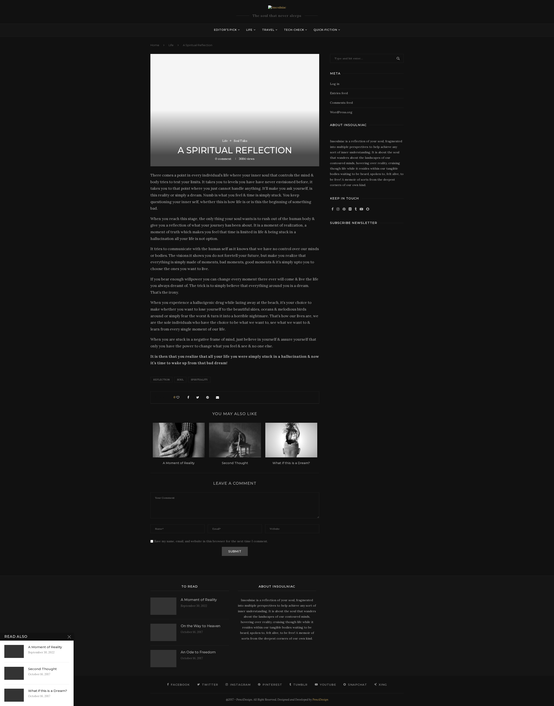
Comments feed (341, 103)
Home (154, 45)
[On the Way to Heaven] (163, 632)
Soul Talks (240, 141)
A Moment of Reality (179, 463)
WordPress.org (341, 112)
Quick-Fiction (325, 29)
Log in (334, 84)
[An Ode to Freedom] (163, 658)
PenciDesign (320, 699)
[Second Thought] (235, 440)
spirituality (199, 379)
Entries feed (339, 93)
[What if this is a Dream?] (291, 440)
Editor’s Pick (225, 29)
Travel (268, 29)
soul (180, 379)
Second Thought (235, 463)
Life (249, 29)
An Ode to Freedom (198, 652)
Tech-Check (294, 29)
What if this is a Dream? (291, 463)
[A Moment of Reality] (179, 440)
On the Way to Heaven (200, 626)
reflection (161, 379)
